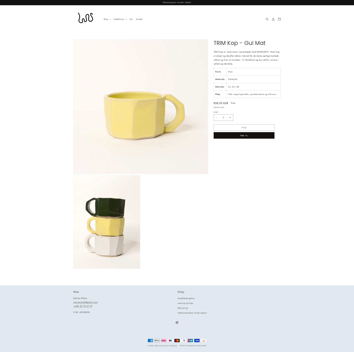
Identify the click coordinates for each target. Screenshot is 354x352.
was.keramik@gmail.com (85, 302)
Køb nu (244, 135)
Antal (216, 112)
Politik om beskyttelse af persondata (193, 345)
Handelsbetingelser (186, 298)
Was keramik (159, 346)
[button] (107, 19)
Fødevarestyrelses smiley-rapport (192, 312)
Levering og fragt (185, 303)
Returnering (183, 308)
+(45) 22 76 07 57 (82, 306)
